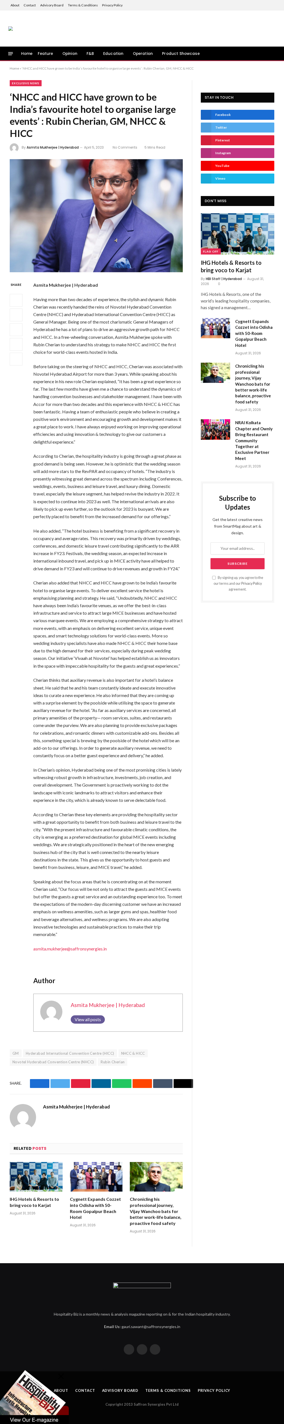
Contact (30, 5)
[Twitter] (16, 315)
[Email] (16, 359)
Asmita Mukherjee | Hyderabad (53, 147)
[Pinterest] (16, 344)
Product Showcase (180, 53)
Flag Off (211, 251)
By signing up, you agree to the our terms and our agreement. (238, 584)
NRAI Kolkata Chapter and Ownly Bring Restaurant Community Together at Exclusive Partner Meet (254, 440)
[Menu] (10, 54)
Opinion (69, 53)
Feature (45, 53)
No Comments (125, 147)
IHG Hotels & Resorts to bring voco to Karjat (34, 1202)
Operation (143, 53)
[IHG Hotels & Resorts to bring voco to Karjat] (36, 1177)
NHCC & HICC (133, 1053)
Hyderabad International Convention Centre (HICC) (70, 1053)
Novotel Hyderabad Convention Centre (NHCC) (53, 1062)
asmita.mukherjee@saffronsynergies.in (70, 948)
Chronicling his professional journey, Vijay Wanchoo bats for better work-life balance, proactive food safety (155, 1211)
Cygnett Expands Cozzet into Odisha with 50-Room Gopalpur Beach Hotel (95, 1208)
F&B (90, 53)
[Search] (275, 53)
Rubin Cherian (113, 1062)
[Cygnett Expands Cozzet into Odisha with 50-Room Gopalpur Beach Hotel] (96, 1177)
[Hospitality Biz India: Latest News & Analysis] (10, 29)
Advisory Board (52, 5)
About (15, 5)
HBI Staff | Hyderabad (224, 278)
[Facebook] (16, 300)
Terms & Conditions (83, 5)
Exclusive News (25, 83)
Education (113, 53)
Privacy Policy (112, 5)
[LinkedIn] (16, 329)
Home (27, 53)
